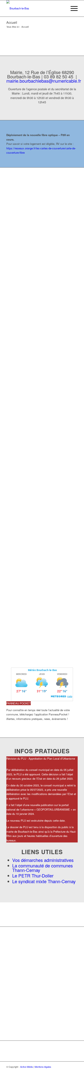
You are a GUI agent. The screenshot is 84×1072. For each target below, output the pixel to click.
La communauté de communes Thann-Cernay (42, 867)
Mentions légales (43, 1066)
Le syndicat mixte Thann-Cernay (44, 881)
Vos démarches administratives (43, 860)
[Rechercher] (62, 8)
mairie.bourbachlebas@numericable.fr (43, 81)
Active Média (26, 1066)
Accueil (11, 22)
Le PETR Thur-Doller (32, 875)
